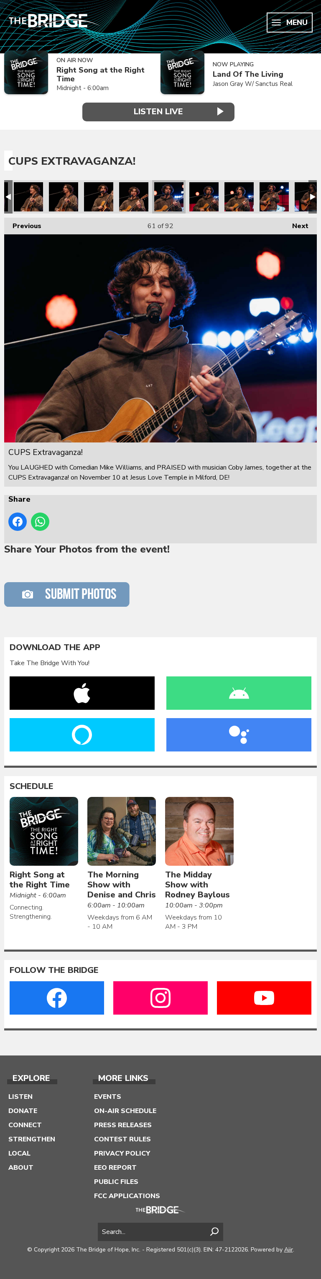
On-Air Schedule (125, 1111)
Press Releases (123, 1125)
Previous (22, 226)
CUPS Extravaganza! (28, 196)
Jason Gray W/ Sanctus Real (253, 84)
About (20, 1167)
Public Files (116, 1181)
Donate (22, 1111)
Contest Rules (122, 1139)
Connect (25, 1125)
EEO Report (115, 1167)
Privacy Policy (122, 1153)
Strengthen (31, 1139)
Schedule (32, 786)
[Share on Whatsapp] (40, 522)
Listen (20, 1096)
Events (107, 1096)
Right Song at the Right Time (100, 74)
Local (19, 1153)
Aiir (288, 1250)
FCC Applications (127, 1196)
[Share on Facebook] (17, 522)
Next (296, 226)
